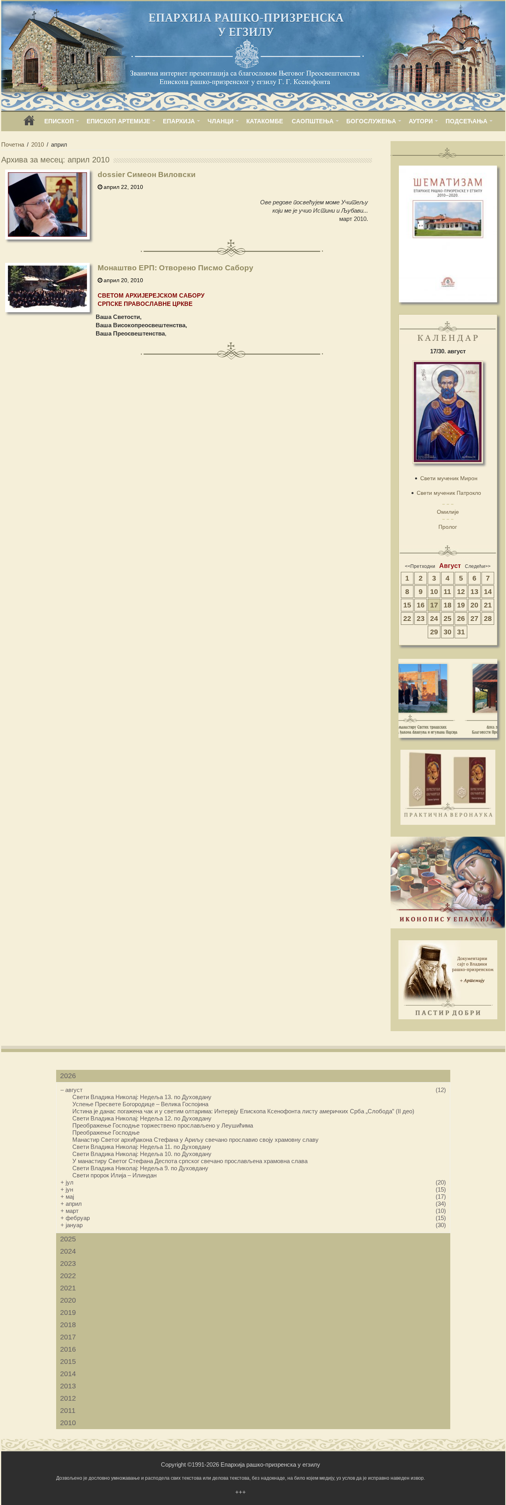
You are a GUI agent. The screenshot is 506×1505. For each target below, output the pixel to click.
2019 (68, 1312)
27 (474, 618)
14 (488, 592)
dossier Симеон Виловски (147, 174)
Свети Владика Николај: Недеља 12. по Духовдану (141, 1118)
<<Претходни (420, 566)
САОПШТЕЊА (313, 121)
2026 (68, 1076)
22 (407, 618)
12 (461, 592)
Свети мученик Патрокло (449, 493)
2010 (37, 144)
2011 (68, 1410)
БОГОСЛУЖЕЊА (371, 121)
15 (407, 605)
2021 (68, 1288)
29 (434, 632)
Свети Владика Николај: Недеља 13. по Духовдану (141, 1097)
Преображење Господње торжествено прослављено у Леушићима (162, 1125)
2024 (68, 1251)
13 (474, 592)
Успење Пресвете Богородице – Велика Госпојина (140, 1104)
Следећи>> (478, 566)
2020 (68, 1300)
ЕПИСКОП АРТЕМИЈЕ (118, 121)
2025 (68, 1239)
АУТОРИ (421, 121)
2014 (68, 1374)
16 (421, 605)
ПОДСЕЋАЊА (466, 121)
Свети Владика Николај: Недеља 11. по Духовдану (141, 1146)
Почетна (12, 144)
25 (447, 618)
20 (474, 605)
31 (461, 632)
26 (461, 618)
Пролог (447, 527)
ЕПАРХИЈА (179, 121)
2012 (68, 1398)
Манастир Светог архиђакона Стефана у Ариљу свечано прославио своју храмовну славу (195, 1139)
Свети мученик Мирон (449, 478)
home (29, 123)
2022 (68, 1276)
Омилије (448, 512)
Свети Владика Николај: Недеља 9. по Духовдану (140, 1168)
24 (434, 618)
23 (421, 618)
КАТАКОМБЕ (264, 121)
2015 (68, 1361)
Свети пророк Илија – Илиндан (114, 1175)
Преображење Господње (106, 1132)
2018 (68, 1325)
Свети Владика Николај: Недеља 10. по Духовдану (141, 1153)
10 (434, 592)
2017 (68, 1337)
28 (488, 618)
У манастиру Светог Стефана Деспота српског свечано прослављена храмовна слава (190, 1161)
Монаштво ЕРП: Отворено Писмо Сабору (175, 268)
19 (461, 605)
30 (447, 632)
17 (434, 605)
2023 (68, 1263)
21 (488, 605)
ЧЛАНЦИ (221, 121)
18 (447, 605)
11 (447, 592)
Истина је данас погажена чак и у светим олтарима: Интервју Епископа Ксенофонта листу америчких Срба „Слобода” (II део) (243, 1111)
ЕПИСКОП (59, 121)
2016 (68, 1349)
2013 (68, 1386)
